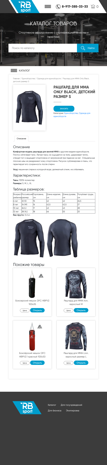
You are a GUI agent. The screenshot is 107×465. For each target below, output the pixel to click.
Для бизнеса (54, 410)
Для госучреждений (71, 404)
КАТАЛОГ (24, 70)
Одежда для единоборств (49, 78)
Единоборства (28, 78)
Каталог (52, 404)
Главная (16, 78)
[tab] (21, 138)
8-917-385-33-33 (75, 6)
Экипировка (72, 410)
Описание (21, 138)
